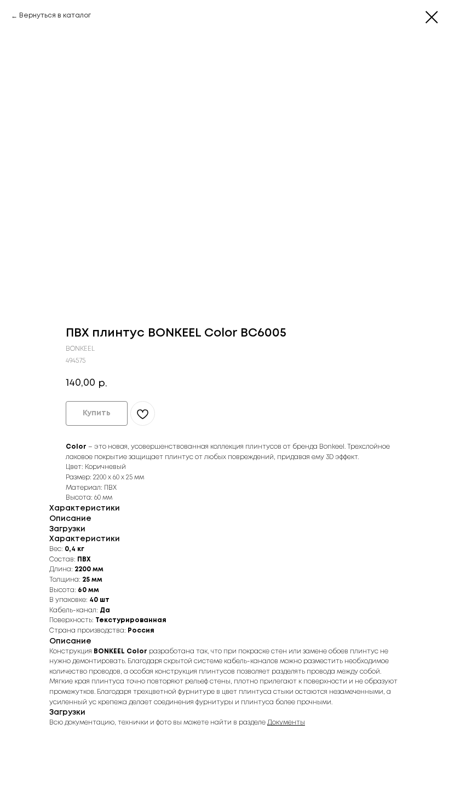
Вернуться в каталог (55, 16)
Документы (286, 723)
